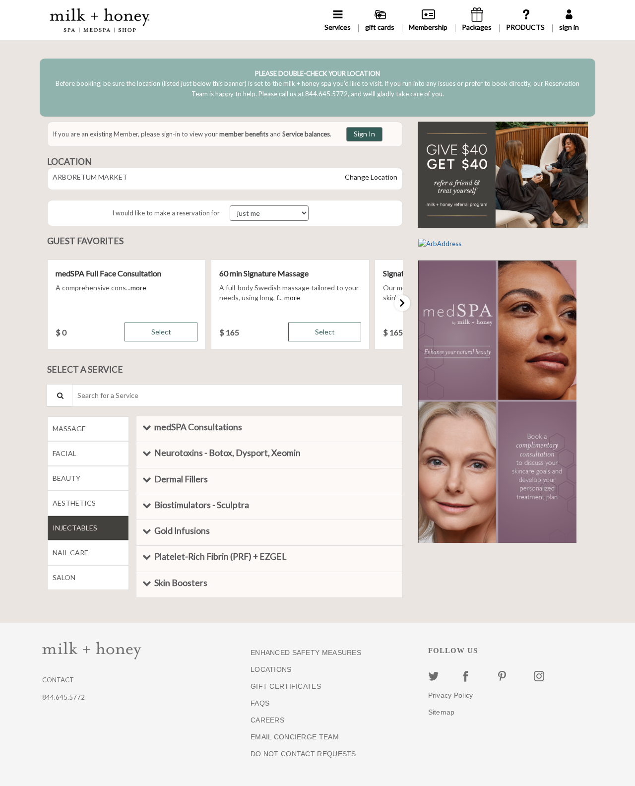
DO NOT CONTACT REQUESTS (303, 754)
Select (161, 332)
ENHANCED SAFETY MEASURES (306, 652)
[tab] (88, 428)
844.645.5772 (63, 697)
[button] (138, 287)
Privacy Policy (450, 695)
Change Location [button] (370, 177)
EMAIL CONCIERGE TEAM (295, 737)
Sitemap (441, 712)
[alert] (317, 88)
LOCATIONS (271, 669)
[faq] (525, 20)
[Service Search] (59, 395)
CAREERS (267, 720)
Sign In (364, 134)
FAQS (260, 703)
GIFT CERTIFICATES (286, 686)
